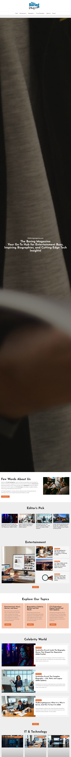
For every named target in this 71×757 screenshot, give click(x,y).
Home (16, 13)
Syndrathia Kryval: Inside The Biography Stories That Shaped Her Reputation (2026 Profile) (9, 526)
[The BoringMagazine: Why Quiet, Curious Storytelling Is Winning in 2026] (44, 552)
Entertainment (23, 13)
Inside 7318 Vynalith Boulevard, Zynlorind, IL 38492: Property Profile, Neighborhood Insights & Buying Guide (61, 526)
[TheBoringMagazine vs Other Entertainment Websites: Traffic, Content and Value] (18, 564)
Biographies (31, 13)
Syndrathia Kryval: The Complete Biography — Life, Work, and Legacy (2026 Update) (43, 526)
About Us (48, 13)
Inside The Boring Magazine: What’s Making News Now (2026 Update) (26, 526)
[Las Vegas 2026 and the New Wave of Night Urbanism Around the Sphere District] (44, 564)
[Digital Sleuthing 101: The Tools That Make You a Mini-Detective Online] (44, 577)
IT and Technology (40, 13)
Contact (54, 13)
